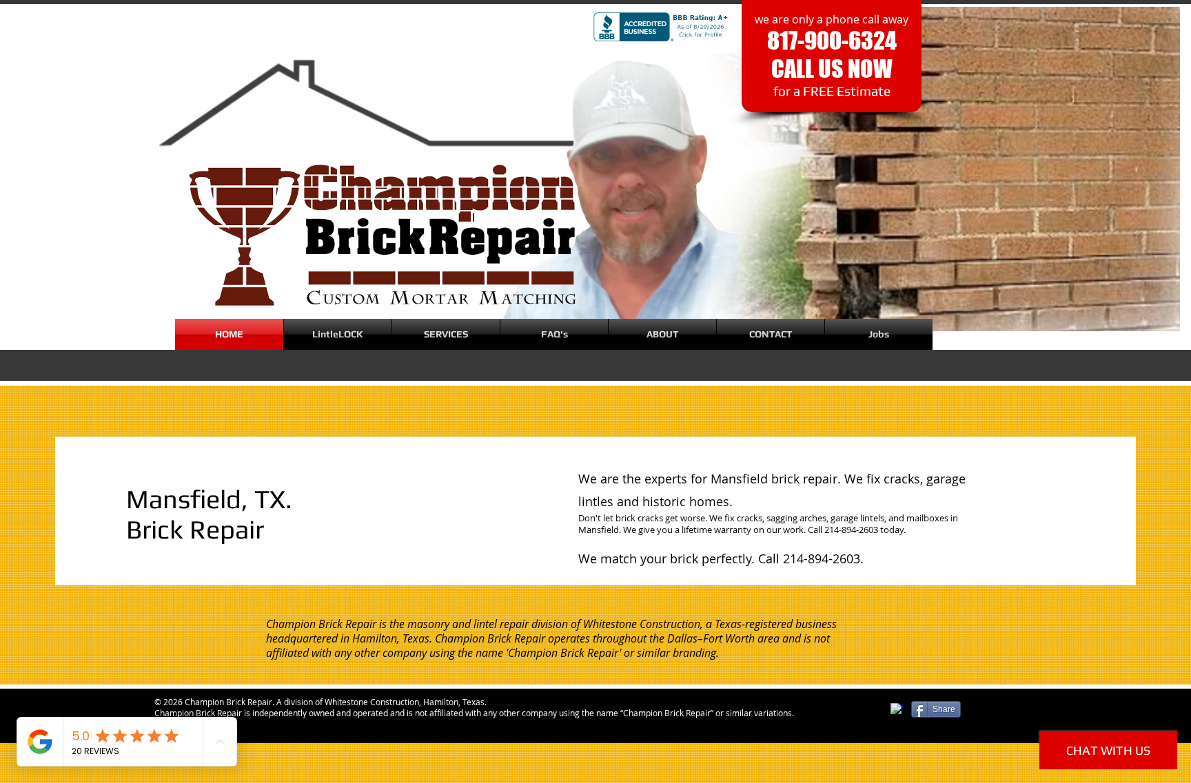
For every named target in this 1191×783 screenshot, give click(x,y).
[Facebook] (897, 710)
